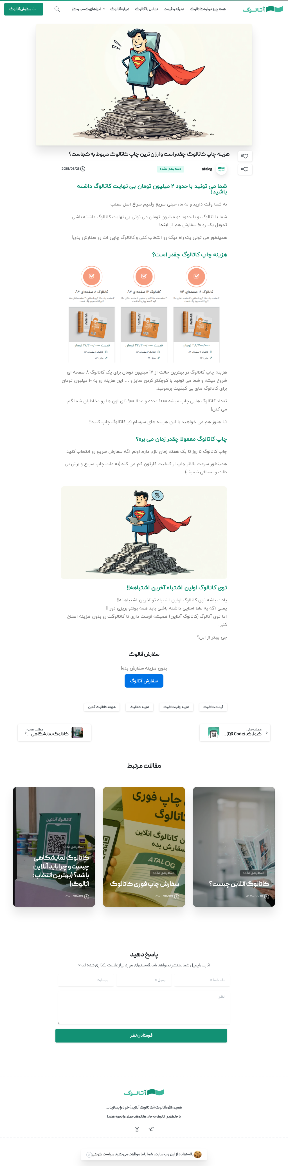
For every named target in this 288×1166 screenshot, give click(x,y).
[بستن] (89, 1155)
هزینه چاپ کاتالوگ (176, 707)
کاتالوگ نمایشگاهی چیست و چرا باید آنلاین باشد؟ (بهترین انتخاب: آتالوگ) (61, 871)
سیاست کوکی (103, 1154)
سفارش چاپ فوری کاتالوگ (144, 884)
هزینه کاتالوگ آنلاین (102, 707)
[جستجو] (57, 9)
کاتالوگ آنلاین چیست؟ (239, 884)
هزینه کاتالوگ (139, 707)
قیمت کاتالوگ (213, 707)
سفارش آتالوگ (144, 681)
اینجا (163, 225)
